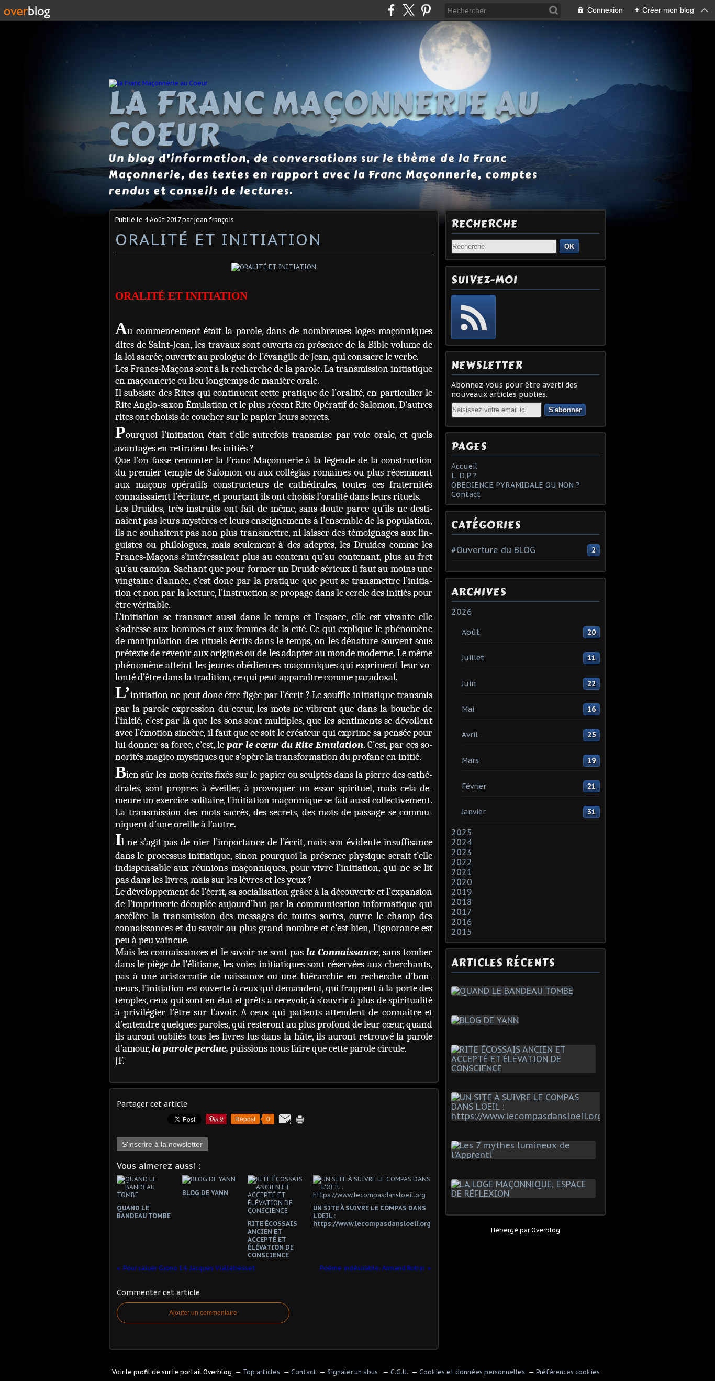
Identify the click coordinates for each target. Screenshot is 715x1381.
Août (471, 632)
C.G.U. (399, 1372)
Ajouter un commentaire (203, 1313)
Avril (470, 734)
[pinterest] (425, 10)
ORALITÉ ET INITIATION (218, 239)
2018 (461, 902)
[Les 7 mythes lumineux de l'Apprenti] (525, 1155)
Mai (468, 709)
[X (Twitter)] (408, 10)
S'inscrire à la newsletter (162, 1144)
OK (569, 246)
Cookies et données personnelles (472, 1372)
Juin (469, 683)
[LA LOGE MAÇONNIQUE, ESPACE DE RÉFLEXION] (525, 1193)
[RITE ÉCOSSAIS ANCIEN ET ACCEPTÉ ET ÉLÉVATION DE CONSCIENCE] (525, 1068)
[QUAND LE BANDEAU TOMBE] (514, 991)
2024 (461, 842)
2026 (461, 611)
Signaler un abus (353, 1372)
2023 (461, 852)
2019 (461, 892)
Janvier (474, 811)
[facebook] (391, 10)
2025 (461, 832)
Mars (470, 760)
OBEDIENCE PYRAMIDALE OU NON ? (515, 485)
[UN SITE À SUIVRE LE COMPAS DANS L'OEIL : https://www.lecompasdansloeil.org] (529, 1116)
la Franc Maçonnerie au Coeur (324, 119)
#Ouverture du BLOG (493, 550)
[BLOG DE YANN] (487, 1020)
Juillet (473, 657)
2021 (461, 872)
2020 (461, 882)
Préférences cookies (568, 1372)
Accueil (464, 466)
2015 (461, 931)
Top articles (261, 1372)
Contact (466, 494)
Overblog (545, 1230)
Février (474, 786)
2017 (461, 912)
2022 (461, 862)
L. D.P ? (463, 475)
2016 (461, 921)
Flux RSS (473, 317)
